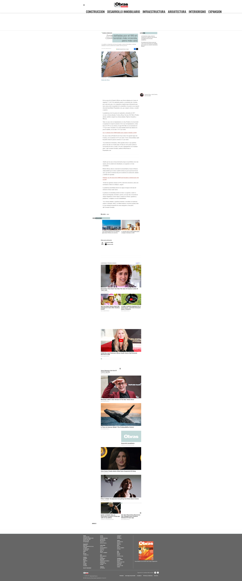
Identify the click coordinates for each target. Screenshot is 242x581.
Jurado (118, 566)
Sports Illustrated (87, 568)
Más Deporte (102, 540)
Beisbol (101, 537)
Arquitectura (177, 11)
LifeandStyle (86, 554)
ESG (84, 552)
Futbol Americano (104, 538)
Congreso (85, 560)
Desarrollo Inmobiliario (123, 11)
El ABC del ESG (103, 563)
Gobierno (85, 558)
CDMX (84, 562)
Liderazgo (119, 535)
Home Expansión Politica (88, 546)
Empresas (85, 545)
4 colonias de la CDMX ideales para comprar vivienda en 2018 (130, 232)
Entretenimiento (103, 547)
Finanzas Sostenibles (104, 560)
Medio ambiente (103, 556)
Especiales (119, 538)
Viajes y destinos (120, 561)
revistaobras (155, 573)
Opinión (84, 564)
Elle (118, 551)
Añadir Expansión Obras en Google (123, 49)
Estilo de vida (120, 556)
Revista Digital (103, 543)
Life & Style (102, 545)
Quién (118, 540)
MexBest (119, 558)
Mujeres (85, 553)
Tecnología (85, 550)
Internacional (86, 548)
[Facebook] (135, 49)
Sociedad (85, 565)
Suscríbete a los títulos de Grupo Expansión (146, 561)
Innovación (102, 562)
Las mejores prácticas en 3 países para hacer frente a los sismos (111, 232)
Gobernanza (102, 558)
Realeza (118, 542)
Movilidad (102, 559)
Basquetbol (102, 539)
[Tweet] (137, 49)
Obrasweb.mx (158, 573)
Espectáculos (120, 541)
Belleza (118, 546)
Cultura (119, 548)
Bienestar (119, 564)
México (84, 559)
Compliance (139, 575)
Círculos (119, 544)
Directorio (156, 575)
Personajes (119, 563)
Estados (85, 563)
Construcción (95, 11)
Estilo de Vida (120, 565)
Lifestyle (102, 541)
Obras (84, 535)
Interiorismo (197, 11)
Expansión (215, 11)
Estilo (101, 546)
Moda (118, 545)
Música (101, 551)
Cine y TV (102, 550)
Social (101, 557)
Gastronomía (120, 559)
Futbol (101, 535)
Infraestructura (154, 11)
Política (85, 557)
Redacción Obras (109, 242)
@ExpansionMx (110, 244)
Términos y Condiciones (147, 575)
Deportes (102, 548)
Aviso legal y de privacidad (130, 575)
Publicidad (122, 575)
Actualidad (102, 568)
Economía (85, 547)
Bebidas (118, 560)
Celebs (118, 554)
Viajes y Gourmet (103, 552)
